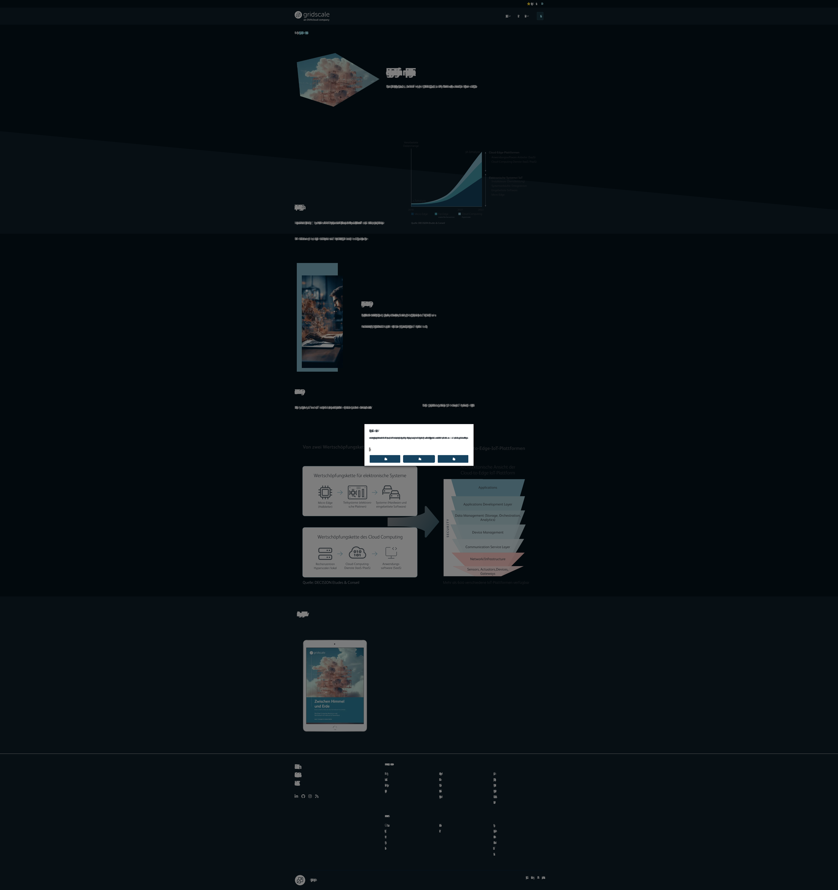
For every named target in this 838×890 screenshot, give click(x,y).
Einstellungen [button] (369, 449)
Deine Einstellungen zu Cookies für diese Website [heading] (372, 431)
